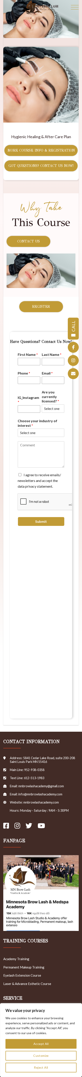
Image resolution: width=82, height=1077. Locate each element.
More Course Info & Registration (41, 150)
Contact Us (28, 241)
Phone (24, 373)
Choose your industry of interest (37, 423)
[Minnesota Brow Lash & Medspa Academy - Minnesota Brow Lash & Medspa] (41, 7)
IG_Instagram (28, 399)
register (41, 306)
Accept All (41, 1044)
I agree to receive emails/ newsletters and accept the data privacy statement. (39, 480)
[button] (75, 8)
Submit (41, 521)
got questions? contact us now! (41, 166)
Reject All (41, 1067)
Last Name (51, 354)
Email (47, 373)
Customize (41, 1055)
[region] (41, 1040)
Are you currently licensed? (50, 396)
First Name (28, 354)
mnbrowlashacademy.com (41, 802)
